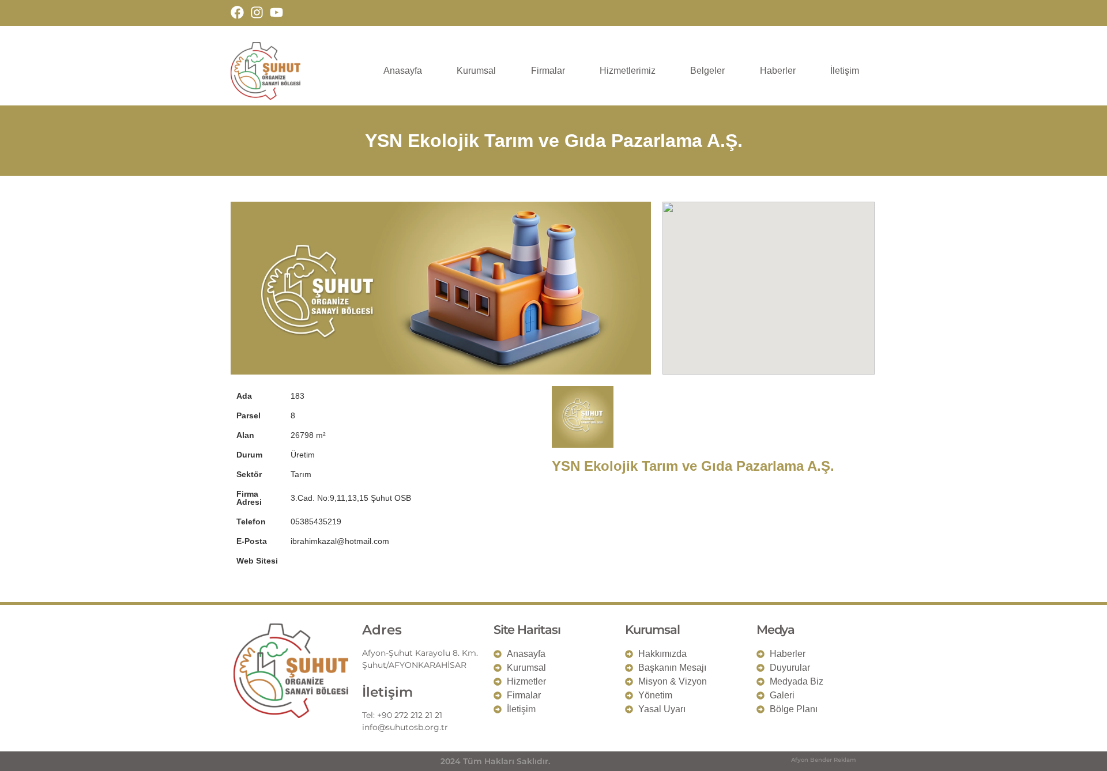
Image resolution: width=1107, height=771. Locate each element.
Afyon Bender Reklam (823, 760)
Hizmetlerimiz (628, 70)
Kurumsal (476, 70)
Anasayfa (402, 70)
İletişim (844, 70)
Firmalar (548, 70)
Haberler (778, 70)
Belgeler (707, 70)
